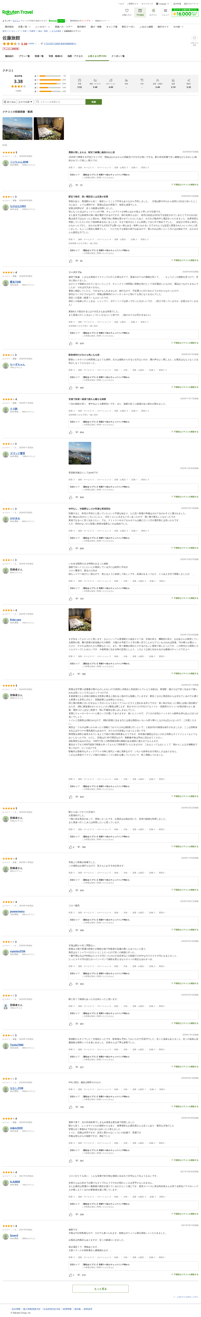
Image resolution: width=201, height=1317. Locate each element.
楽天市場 (177, 4)
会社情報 (16, 1309)
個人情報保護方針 (32, 1309)
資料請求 (88, 1309)
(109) (97, 55)
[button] (18, 128)
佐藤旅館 (11, 38)
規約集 (77, 1309)
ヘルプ (121, 4)
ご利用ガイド (132, 4)
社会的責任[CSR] (51, 1309)
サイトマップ (147, 4)
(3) (55, 55)
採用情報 (67, 1309)
